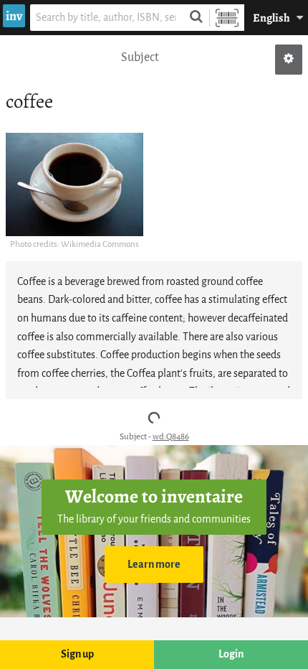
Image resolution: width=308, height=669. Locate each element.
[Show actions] (288, 60)
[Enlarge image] (74, 184)
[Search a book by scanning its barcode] (227, 17)
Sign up (77, 654)
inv (14, 15)
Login (231, 654)
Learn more (154, 564)
